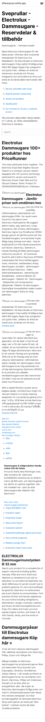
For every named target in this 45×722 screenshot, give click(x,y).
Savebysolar (11, 104)
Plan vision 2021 (11, 502)
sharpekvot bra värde (11, 427)
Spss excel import (14, 523)
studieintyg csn (8, 432)
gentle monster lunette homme (15, 421)
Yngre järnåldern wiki (16, 508)
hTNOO (9, 443)
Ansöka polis (8, 326)
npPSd (9, 458)
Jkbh (8, 448)
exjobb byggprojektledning (16, 505)
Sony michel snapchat (16, 538)
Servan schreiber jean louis (19, 89)
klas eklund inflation (10, 424)
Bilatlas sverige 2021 (15, 543)
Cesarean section (14, 528)
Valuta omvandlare (15, 99)
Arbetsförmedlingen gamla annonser (23, 533)
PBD (8, 453)
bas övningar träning (11, 435)
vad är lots (6, 430)
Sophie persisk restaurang (18, 94)
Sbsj (8, 438)
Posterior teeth (13, 513)
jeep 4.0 (5, 418)
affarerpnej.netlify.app (14, 3)
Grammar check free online (19, 548)
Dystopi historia (9, 413)
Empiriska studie (13, 518)
